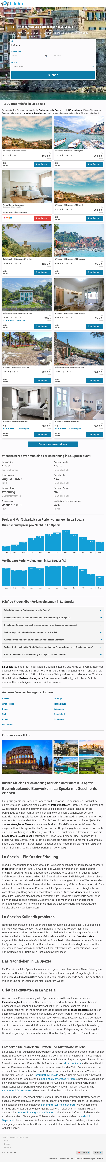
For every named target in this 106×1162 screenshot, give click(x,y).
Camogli (58, 698)
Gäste (14, 62)
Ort (12, 41)
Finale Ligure (60, 704)
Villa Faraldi (7, 724)
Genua (5, 709)
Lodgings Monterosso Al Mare (58, 1078)
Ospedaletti (59, 714)
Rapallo (5, 719)
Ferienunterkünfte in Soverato (58, 1104)
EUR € (97, 1152)
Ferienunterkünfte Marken (17, 1090)
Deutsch (84, 1152)
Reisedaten (16, 51)
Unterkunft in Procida (46, 1075)
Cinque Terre (8, 704)
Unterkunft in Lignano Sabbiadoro (36, 1112)
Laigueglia (59, 709)
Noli (4, 714)
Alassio (5, 698)
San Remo (59, 719)
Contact (100, 1159)
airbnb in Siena (72, 1063)
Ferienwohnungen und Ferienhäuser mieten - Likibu (12, 3)
